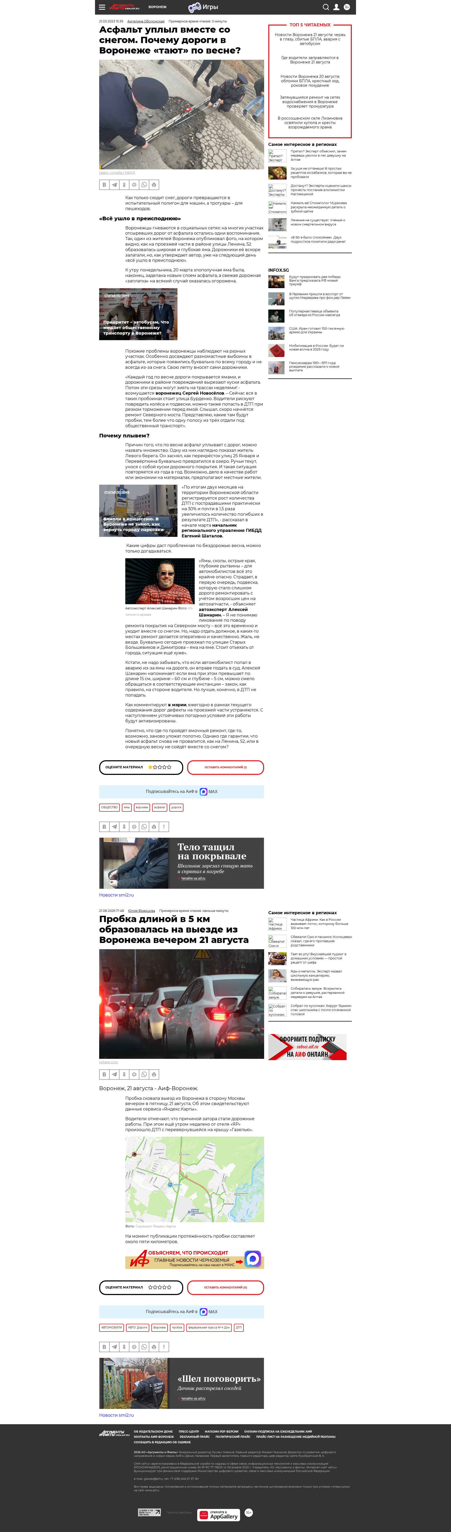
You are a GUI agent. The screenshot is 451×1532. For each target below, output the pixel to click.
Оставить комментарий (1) (226, 767)
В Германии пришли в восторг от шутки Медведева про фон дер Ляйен (320, 296)
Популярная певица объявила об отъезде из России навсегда (314, 313)
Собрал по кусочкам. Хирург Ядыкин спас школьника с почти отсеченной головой (321, 1010)
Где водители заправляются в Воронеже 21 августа (310, 60)
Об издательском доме (153, 1431)
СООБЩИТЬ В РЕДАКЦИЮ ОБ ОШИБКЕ (162, 1442)
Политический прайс (233, 1437)
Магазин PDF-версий (221, 1431)
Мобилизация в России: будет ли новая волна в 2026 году (316, 347)
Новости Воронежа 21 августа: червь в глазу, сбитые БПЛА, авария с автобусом (310, 39)
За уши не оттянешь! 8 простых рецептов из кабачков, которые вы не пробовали (321, 173)
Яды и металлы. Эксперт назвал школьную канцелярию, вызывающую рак (316, 975)
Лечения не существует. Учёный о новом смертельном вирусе (318, 222)
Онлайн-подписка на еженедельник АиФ (278, 1431)
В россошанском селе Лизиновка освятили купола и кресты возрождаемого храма (310, 122)
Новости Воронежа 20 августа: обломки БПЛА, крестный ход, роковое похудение (310, 81)
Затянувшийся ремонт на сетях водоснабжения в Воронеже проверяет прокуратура (310, 102)
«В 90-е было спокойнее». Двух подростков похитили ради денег (318, 239)
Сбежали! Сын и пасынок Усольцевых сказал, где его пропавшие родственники (321, 941)
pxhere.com (108, 1062)
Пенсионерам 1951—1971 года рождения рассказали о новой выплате (314, 366)
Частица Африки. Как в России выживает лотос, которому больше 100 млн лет (319, 924)
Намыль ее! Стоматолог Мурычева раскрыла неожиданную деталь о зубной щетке (319, 207)
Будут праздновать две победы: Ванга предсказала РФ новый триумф (315, 280)
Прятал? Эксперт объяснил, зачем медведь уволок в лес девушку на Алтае (318, 155)
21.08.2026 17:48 (111, 911)
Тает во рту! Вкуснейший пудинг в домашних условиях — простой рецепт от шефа (318, 958)
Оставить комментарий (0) (225, 1287)
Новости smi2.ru (116, 895)
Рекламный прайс (195, 1437)
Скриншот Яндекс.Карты (155, 1226)
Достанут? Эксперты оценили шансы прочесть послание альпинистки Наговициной (321, 190)
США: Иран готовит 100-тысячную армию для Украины (316, 330)
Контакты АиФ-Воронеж (154, 1437)
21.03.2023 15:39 (111, 21)
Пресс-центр (189, 1431)
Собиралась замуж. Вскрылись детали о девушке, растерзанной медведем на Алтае (318, 993)
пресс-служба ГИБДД (117, 173)
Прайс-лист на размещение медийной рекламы (295, 1437)
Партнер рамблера (179, 1512)
